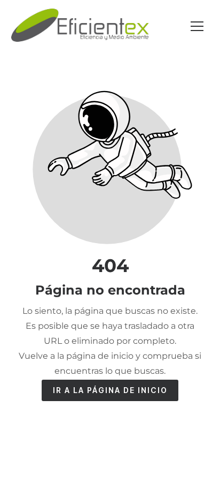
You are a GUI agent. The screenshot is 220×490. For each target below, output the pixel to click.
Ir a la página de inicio (110, 390)
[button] (197, 26)
